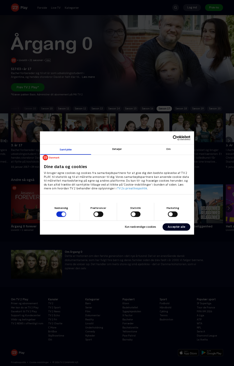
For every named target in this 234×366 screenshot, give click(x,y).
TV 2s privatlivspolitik (132, 188)
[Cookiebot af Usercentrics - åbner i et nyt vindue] (175, 137)
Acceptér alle (176, 226)
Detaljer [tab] (117, 148)
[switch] (98, 214)
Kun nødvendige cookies (140, 226)
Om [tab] (168, 148)
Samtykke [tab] (66, 149)
